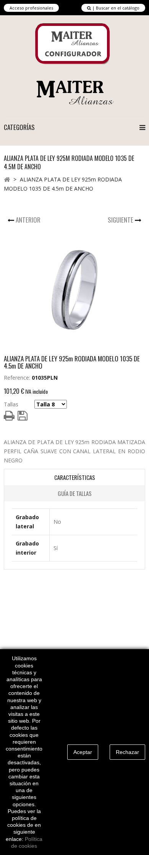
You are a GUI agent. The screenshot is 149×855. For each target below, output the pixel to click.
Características (74, 477)
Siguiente (121, 220)
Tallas (11, 404)
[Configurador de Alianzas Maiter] (73, 44)
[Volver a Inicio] (7, 179)
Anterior (29, 220)
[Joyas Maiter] (75, 92)
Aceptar (82, 752)
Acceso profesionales (31, 8)
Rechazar (127, 752)
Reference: (17, 377)
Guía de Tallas (75, 493)
